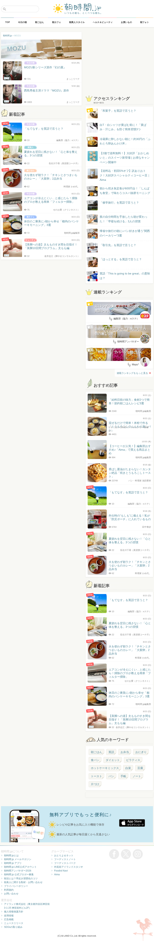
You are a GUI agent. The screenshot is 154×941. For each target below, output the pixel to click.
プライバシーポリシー (16, 886)
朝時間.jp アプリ (13, 863)
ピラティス (133, 760)
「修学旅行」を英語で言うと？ (119, 202)
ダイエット (113, 760)
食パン (95, 760)
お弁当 (125, 752)
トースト (96, 776)
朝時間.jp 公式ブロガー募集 (19, 874)
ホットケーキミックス (105, 768)
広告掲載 (9, 919)
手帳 (123, 776)
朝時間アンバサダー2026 (17, 870)
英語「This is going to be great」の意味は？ (125, 275)
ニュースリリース (13, 923)
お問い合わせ (11, 893)
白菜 (128, 768)
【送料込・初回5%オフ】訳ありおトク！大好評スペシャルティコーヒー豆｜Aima (125, 175)
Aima (57, 874)
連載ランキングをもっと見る (132, 373)
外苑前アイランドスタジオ (68, 866)
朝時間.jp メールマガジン (17, 859)
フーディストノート (65, 859)
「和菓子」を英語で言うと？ (118, 110)
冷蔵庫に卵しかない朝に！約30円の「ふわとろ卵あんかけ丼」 (125, 141)
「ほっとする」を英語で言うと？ (121, 259)
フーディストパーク (65, 863)
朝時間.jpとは (11, 855)
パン (111, 776)
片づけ (95, 784)
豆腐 (140, 768)
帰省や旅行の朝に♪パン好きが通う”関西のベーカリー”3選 (125, 233)
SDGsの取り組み (13, 927)
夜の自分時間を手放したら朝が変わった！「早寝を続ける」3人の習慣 (123, 219)
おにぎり (141, 752)
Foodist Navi (61, 870)
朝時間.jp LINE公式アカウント (20, 866)
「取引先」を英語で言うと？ (118, 245)
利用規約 (9, 889)
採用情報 (9, 915)
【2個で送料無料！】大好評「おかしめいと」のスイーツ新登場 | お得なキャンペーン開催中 (125, 158)
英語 (111, 752)
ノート (137, 776)
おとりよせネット (63, 855)
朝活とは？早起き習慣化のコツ (21, 878)
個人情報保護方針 (13, 911)
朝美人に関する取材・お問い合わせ (23, 882)
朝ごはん (96, 752)
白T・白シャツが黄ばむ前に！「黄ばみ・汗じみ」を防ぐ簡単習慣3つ (123, 127)
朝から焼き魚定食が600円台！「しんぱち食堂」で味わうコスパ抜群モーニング (125, 190)
